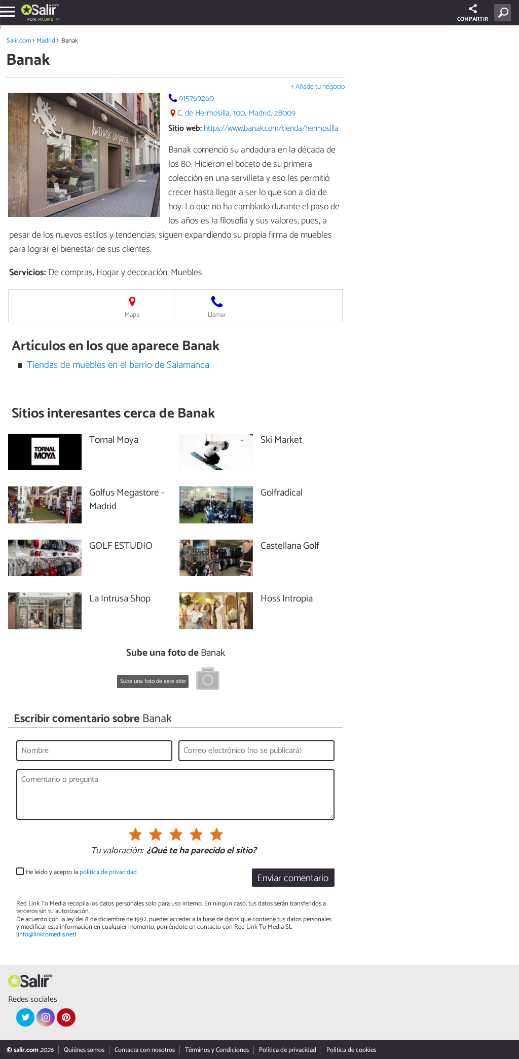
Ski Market (281, 440)
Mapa (132, 315)
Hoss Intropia (287, 599)
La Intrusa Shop (120, 599)
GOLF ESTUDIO (121, 546)
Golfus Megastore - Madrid (126, 500)
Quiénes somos (84, 1050)
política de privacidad (108, 872)
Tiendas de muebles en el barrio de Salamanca (118, 365)
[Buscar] (504, 12)
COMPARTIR (472, 19)
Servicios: (27, 272)
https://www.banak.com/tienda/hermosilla (271, 128)
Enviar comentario (292, 878)
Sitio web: (185, 128)
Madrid (45, 40)
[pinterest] (66, 1017)
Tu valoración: (117, 851)
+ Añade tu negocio (317, 87)
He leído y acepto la (81, 872)
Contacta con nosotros (145, 1050)
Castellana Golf (290, 546)
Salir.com (19, 40)
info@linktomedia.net (46, 934)
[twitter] (25, 1017)
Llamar (217, 315)
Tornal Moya (113, 440)
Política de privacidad (287, 1050)
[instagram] (45, 1017)
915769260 (196, 98)
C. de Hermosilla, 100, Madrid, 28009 (236, 113)
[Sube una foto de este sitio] (207, 680)
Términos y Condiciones (217, 1050)
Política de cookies (351, 1050)
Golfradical (282, 493)
